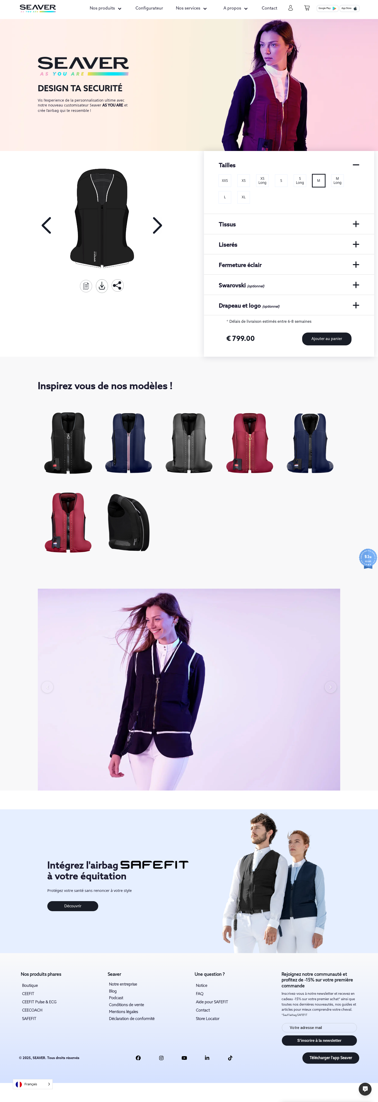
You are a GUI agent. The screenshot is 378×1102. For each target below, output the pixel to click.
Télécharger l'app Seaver (331, 1058)
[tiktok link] (230, 1058)
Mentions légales (123, 1012)
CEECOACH (32, 1010)
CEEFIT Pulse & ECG (39, 1002)
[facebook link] (138, 1058)
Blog (113, 991)
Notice (201, 985)
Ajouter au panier (326, 339)
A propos (232, 8)
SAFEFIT (29, 1019)
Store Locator (207, 1019)
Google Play (325, 8)
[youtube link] (184, 1058)
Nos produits (102, 8)
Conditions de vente (126, 1005)
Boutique (30, 985)
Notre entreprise (123, 984)
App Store (346, 8)
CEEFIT (28, 994)
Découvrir (72, 906)
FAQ (199, 994)
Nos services (188, 8)
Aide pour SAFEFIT (212, 1002)
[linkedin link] (207, 1058)
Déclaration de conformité (132, 1019)
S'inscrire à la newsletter (319, 1040)
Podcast (116, 998)
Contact (269, 8)
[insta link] (161, 1058)
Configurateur (149, 8)
